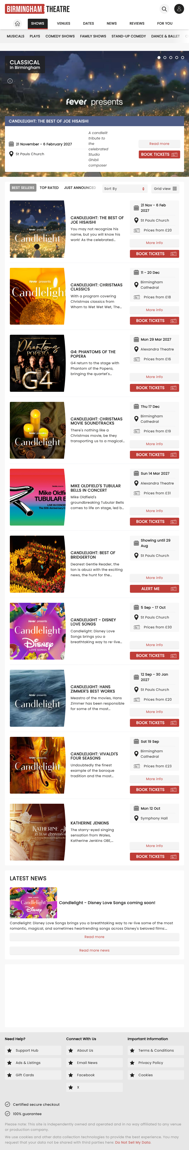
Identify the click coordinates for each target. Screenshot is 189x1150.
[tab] (159, 57)
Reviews (137, 23)
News (112, 23)
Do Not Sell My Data (132, 1142)
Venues (63, 23)
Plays (35, 36)
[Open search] (164, 9)
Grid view (162, 188)
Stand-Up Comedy (129, 36)
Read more (159, 143)
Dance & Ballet (165, 36)
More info (154, 242)
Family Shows (93, 36)
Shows (37, 23)
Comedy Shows (60, 36)
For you (165, 23)
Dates (88, 23)
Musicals (15, 36)
